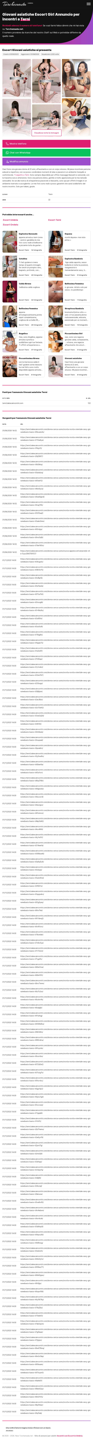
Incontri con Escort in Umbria (69, 1436)
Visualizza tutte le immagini (46, 133)
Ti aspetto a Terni (21, 175)
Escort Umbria (10, 220)
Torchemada (14, 4)
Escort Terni (54, 220)
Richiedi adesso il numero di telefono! (22, 25)
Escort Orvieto (10, 224)
